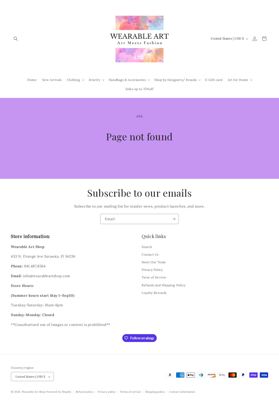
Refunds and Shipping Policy (163, 285)
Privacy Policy (152, 270)
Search (147, 247)
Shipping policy (155, 391)
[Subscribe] (174, 219)
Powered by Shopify (58, 392)
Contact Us (150, 254)
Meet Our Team (154, 262)
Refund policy (85, 391)
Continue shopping (139, 158)
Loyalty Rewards (154, 293)
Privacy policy (107, 391)
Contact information (182, 391)
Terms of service (130, 391)
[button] (15, 39)
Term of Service (154, 277)
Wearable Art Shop (34, 392)
